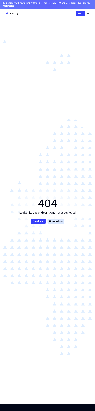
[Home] (12, 13)
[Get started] (47, 4)
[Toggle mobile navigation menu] (88, 13)
